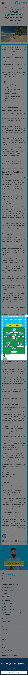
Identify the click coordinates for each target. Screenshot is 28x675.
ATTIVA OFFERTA (14, 325)
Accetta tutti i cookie (14, 672)
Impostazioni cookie (14, 668)
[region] (14, 666)
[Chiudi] (26, 660)
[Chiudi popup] (26, 315)
